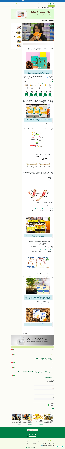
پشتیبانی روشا (27, 441)
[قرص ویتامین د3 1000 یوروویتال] (45, 85)
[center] (26, 3)
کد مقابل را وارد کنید (51, 403)
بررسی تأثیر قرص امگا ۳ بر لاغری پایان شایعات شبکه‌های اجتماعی (14, 41)
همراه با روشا (34, 440)
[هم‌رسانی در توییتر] (23, 333)
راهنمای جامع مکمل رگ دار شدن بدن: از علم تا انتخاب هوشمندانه (14, 27)
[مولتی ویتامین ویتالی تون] (32, 14)
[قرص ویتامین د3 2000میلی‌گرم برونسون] (49, 85)
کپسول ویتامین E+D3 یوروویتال (26, 88)
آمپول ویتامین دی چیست (46, 77)
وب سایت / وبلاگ (52, 392)
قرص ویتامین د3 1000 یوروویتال (45, 88)
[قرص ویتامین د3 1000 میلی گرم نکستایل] (40, 85)
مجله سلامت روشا (45, 5)
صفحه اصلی (53, 7)
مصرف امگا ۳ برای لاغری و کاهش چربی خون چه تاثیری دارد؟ (14, 31)
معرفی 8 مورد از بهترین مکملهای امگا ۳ (15, 36)
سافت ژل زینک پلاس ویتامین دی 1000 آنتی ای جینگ (36, 88)
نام (53, 383)
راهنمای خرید (38, 441)
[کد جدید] (48, 405)
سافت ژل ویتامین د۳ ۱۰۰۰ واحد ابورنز (46, 235)
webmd (43, 277)
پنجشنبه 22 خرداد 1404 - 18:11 (51, 350)
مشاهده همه (25, 81)
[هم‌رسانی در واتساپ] (26, 333)
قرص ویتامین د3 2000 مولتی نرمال (46, 71)
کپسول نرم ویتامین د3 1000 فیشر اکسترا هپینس (44, 323)
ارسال (52, 408)
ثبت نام (12, 3)
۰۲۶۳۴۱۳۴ (32, 447)
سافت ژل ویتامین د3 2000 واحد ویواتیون (31, 88)
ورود (13, 3)
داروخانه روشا (43, 275)
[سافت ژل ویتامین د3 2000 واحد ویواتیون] (31, 85)
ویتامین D (32, 129)
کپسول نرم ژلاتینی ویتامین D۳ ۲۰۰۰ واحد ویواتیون (45, 119)
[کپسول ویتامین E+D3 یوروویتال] (26, 85)
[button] (51, 90)
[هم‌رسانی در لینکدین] (25, 333)
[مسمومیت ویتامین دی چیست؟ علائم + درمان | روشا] (47, 440)
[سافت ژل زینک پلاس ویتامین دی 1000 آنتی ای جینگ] (35, 85)
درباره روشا (35, 441)
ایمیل (53, 388)
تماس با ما (27, 442)
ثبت (27, 436)
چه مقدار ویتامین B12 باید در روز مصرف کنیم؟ (14, 45)
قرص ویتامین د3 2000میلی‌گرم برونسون (50, 88)
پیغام (53, 397)
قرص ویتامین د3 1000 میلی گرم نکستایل (40, 88)
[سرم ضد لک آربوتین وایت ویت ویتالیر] (32, 340)
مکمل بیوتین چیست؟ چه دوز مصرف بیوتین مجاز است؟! (16, 423)
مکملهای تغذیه (45, 7)
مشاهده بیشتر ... (51, 424)
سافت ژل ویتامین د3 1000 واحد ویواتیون (46, 296)
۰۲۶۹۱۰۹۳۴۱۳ (27, 447)
